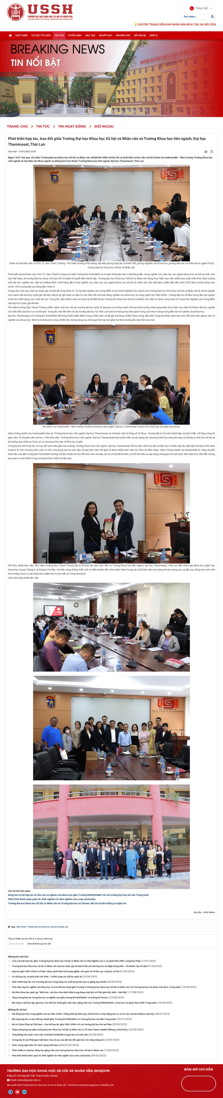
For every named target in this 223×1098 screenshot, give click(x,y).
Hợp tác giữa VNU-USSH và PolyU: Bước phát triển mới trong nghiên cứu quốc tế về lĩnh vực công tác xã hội (65, 971)
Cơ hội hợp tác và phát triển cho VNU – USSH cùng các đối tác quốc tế (47, 976)
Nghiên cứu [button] (123, 35)
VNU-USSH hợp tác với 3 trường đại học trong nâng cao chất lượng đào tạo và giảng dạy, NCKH (59, 982)
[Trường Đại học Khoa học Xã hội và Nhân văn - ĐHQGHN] (15, 12)
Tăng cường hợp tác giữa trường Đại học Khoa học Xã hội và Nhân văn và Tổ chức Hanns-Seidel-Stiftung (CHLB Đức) (70, 1029)
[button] (199, 8)
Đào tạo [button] (90, 35)
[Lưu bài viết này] (212, 151)
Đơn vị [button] (153, 35)
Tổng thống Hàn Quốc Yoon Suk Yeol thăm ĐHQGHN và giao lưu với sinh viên (50, 1034)
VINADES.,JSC (107, 1085)
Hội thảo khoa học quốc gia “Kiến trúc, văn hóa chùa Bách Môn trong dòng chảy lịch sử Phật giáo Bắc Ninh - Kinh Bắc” (70, 992)
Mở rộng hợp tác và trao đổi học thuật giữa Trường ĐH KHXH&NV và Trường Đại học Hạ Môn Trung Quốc (64, 1019)
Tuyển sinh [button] (75, 35)
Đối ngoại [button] (140, 35)
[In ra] (206, 151)
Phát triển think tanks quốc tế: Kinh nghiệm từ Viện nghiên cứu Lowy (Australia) (52, 899)
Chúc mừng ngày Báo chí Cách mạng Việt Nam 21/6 (37, 1045)
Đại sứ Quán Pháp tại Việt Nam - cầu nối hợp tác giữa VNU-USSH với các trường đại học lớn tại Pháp (62, 1024)
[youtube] (17, 1091)
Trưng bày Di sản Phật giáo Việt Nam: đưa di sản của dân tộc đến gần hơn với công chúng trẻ (58, 1040)
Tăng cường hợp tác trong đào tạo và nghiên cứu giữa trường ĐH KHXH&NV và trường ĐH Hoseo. (60, 997)
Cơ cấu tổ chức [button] (41, 35)
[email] (24, 1091)
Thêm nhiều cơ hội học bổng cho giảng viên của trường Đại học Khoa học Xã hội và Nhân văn (57, 1050)
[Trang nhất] (10, 35)
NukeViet (83, 1085)
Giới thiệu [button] (21, 35)
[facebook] (10, 1091)
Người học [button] (105, 35)
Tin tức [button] (59, 35)
